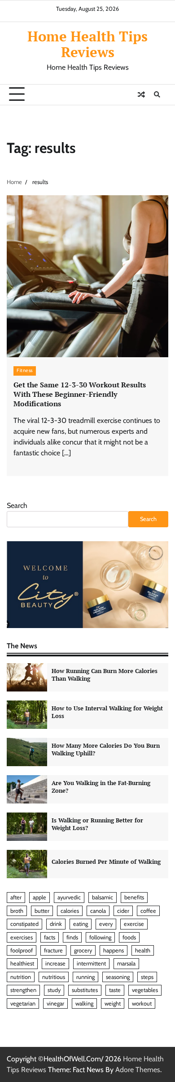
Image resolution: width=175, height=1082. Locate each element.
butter (42, 910)
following (100, 937)
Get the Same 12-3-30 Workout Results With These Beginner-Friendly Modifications (79, 394)
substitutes (85, 990)
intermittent (91, 963)
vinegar (55, 1003)
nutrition (20, 977)
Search (17, 505)
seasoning (118, 977)
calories (70, 910)
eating (80, 923)
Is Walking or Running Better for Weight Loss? (97, 824)
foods (129, 937)
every (106, 923)
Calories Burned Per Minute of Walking (106, 862)
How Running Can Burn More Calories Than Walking (105, 674)
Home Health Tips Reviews (87, 44)
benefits (134, 897)
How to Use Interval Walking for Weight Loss (107, 712)
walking (84, 1003)
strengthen (23, 990)
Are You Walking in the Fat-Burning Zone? (101, 787)
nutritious (53, 977)
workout (142, 1003)
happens (113, 950)
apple (39, 897)
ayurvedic (69, 897)
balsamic (102, 897)
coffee (148, 910)
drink (56, 923)
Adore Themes (137, 1069)
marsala (126, 963)
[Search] (157, 94)
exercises (21, 937)
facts (49, 937)
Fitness (25, 370)
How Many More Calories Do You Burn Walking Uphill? (106, 749)
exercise (134, 923)
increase (55, 963)
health (142, 950)
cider (123, 910)
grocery (83, 950)
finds (72, 937)
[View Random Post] (141, 94)
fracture (53, 950)
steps (147, 977)
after (16, 897)
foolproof (21, 950)
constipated (24, 923)
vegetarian (22, 1003)
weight (113, 1003)
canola (98, 910)
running (85, 977)
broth (16, 910)
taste (115, 990)
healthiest (22, 963)
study (54, 990)
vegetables (145, 990)
